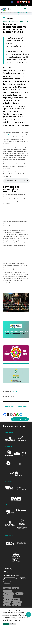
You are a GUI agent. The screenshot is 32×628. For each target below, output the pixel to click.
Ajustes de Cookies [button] (12, 619)
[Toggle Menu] (25, 9)
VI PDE (7, 568)
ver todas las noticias (20, 419)
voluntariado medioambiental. (12, 135)
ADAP (22, 579)
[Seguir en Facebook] (12, 2)
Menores (7, 602)
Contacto (26, 5)
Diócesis (7, 588)
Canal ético (16, 605)
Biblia (6, 582)
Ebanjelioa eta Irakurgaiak (12, 575)
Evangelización (9, 594)
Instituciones (8, 596)
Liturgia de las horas (10, 572)
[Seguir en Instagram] (18, 2)
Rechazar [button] (12, 624)
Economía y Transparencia (11, 599)
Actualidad (8, 591)
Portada (14, 391)
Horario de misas (9, 579)
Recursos (19, 594)
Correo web (17, 602)
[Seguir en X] (15, 2)
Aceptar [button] (6, 624)
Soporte (7, 605)
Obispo (16, 588)
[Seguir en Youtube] (21, 2)
